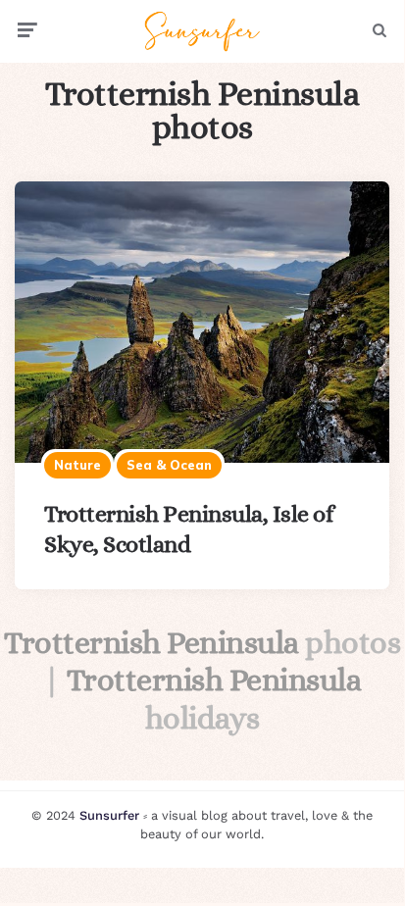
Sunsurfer (109, 815)
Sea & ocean (169, 465)
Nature (77, 465)
